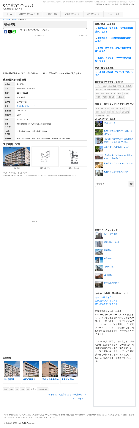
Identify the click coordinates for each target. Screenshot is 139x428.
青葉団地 (108, 258)
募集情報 (121, 86)
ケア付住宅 (125, 112)
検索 (131, 184)
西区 (102, 93)
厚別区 (126, 93)
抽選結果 (129, 86)
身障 (28, 389)
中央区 (123, 89)
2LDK (122, 108)
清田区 (98, 97)
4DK (108, 112)
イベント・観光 (113, 14)
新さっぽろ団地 (110, 234)
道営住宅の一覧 (93, 14)
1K (102, 108)
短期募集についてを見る (106, 300)
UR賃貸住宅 (120, 97)
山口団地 (108, 275)
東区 (107, 93)
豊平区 (113, 93)
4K (113, 112)
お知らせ (99, 89)
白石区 (120, 93)
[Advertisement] (68, 54)
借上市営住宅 (100, 115)
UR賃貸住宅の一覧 (72, 14)
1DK (97, 108)
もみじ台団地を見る (104, 297)
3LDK (22, 389)
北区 (128, 89)
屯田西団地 (108, 266)
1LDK (107, 108)
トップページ (7, 19)
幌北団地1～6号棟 (111, 242)
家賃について (109, 123)
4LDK (118, 112)
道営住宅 (111, 97)
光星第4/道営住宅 (111, 283)
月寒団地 (108, 250)
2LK (127, 108)
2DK (11, 389)
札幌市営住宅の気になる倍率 (116, 172)
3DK (17, 389)
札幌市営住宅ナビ (12, 423)
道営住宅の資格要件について (116, 147)
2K (117, 108)
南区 (97, 93)
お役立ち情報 (51, 14)
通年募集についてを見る (106, 304)
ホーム (9, 14)
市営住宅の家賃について (26, 106)
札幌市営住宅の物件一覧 (29, 14)
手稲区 (15, 19)
